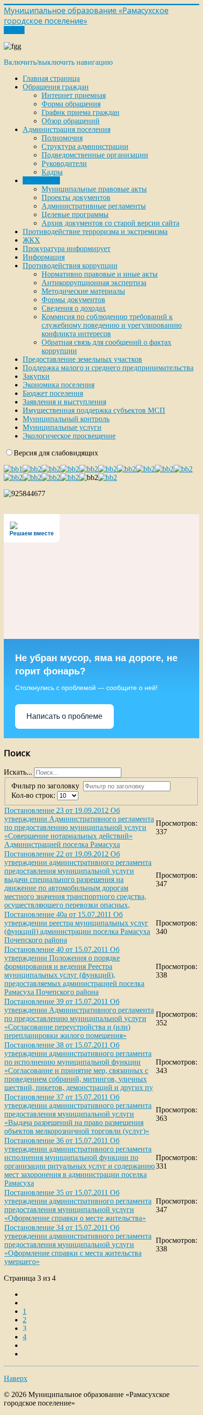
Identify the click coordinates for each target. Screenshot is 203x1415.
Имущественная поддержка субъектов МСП (94, 410)
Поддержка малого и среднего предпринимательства (108, 368)
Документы (41, 180)
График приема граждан (80, 112)
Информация (44, 257)
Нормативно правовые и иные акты (100, 274)
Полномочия (62, 138)
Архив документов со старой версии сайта (110, 223)
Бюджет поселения (53, 393)
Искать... (18, 772)
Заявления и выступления (64, 402)
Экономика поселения (58, 385)
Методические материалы (83, 291)
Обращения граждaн (56, 87)
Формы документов (73, 300)
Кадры (52, 172)
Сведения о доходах (74, 308)
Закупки (36, 376)
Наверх (15, 1378)
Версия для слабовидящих (56, 453)
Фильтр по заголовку (47, 786)
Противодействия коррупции (70, 266)
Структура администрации (85, 146)
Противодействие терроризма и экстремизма (95, 231)
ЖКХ (31, 240)
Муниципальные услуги (62, 427)
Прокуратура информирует (66, 249)
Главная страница (51, 78)
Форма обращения (71, 104)
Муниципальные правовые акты (94, 189)
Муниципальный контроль (66, 419)
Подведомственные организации (95, 155)
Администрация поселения (66, 129)
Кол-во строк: (34, 795)
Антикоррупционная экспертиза (94, 283)
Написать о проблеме (64, 716)
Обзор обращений (71, 121)
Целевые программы (75, 214)
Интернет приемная (74, 95)
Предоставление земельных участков (82, 359)
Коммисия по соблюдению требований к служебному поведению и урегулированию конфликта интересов (112, 325)
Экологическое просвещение (69, 436)
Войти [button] (14, 30)
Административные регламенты (94, 206)
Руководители (64, 163)
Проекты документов (76, 197)
